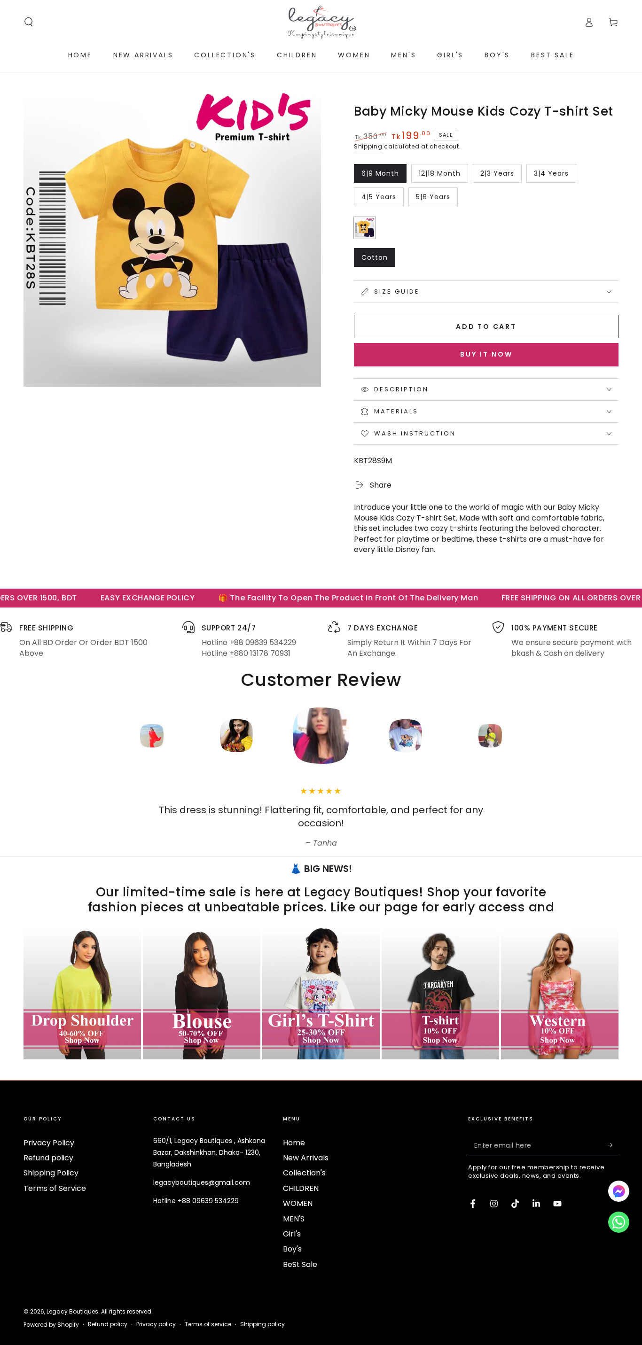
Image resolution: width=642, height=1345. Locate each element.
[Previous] (88, 735)
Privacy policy (156, 1324)
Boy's (292, 1249)
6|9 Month (382, 176)
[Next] (553, 735)
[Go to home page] (321, 22)
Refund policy (48, 1157)
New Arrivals (306, 1157)
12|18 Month (439, 176)
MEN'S (294, 1218)
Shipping (368, 146)
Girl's (292, 1233)
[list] (321, 640)
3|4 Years (554, 176)
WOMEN (298, 1203)
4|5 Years (382, 199)
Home (294, 1142)
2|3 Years (501, 176)
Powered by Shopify (51, 1325)
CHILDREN (301, 1188)
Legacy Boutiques (72, 1311)
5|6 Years (436, 199)
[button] (28, 22)
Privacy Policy (48, 1142)
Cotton (378, 260)
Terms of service (208, 1324)
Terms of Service (54, 1188)
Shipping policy (262, 1324)
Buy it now (486, 354)
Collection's (304, 1172)
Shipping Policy (50, 1172)
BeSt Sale (300, 1264)
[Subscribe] (613, 1145)
